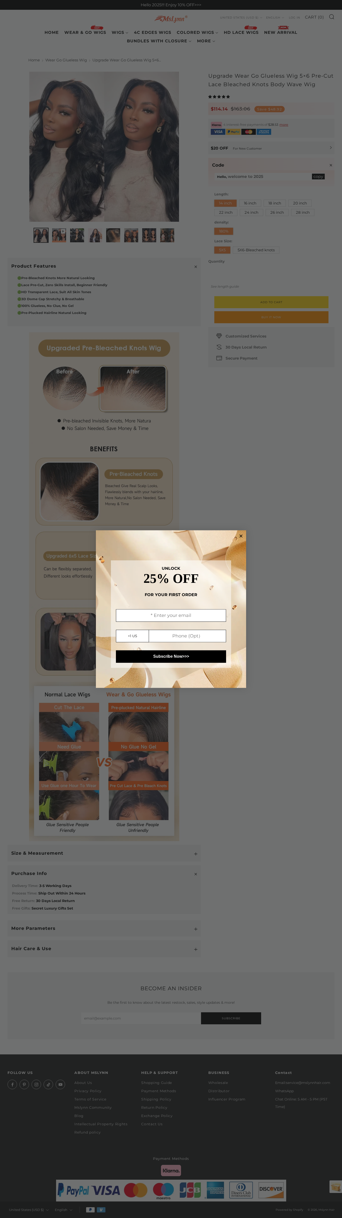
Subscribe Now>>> (171, 656)
